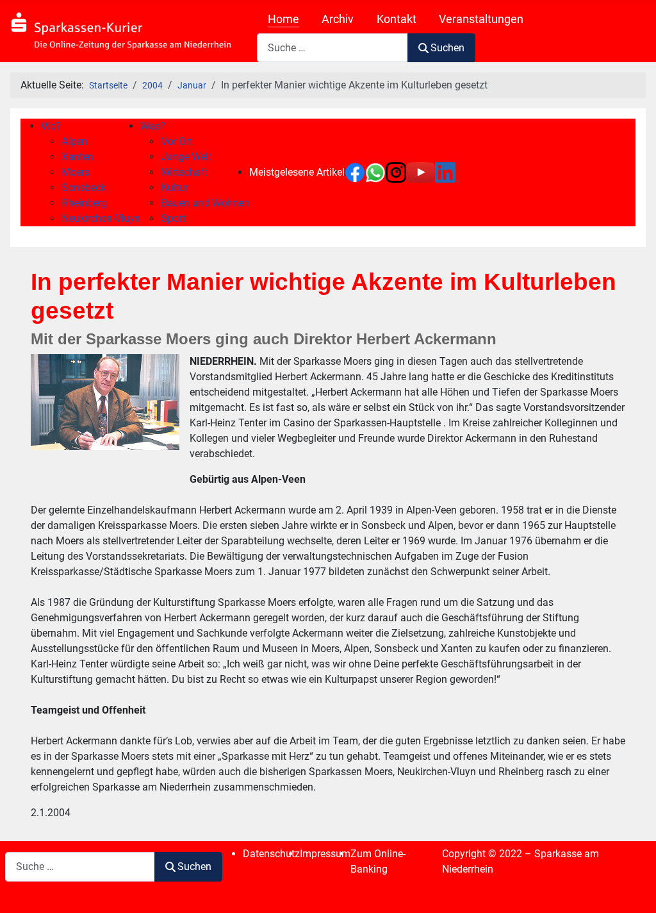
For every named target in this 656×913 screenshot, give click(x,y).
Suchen (447, 48)
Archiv (338, 19)
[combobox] (332, 47)
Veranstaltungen (481, 19)
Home (283, 19)
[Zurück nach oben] (633, 889)
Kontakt (396, 19)
